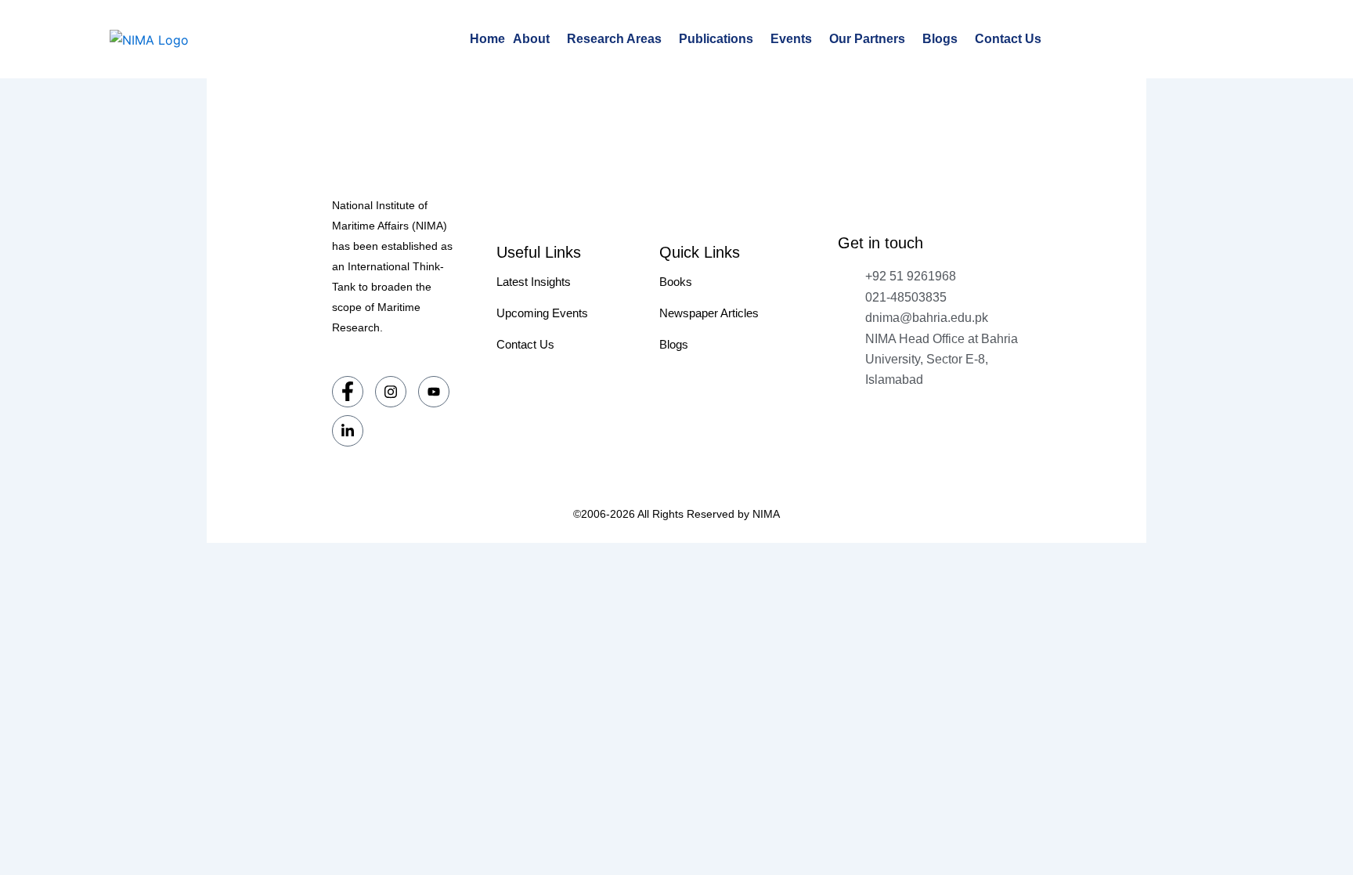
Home (487, 38)
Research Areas (614, 38)
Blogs (940, 38)
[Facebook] (347, 391)
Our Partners (867, 38)
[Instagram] (390, 391)
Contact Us (1008, 38)
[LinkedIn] (347, 431)
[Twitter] (433, 391)
